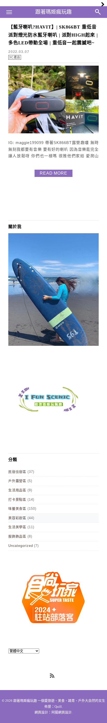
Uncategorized (20, 546)
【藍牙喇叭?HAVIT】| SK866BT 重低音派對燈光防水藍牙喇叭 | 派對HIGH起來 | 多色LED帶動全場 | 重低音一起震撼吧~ (53, 34)
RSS (52, 676)
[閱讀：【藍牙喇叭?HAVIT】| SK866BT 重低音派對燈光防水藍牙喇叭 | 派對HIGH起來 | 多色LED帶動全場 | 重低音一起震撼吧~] (53, 132)
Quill (58, 706)
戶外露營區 (17, 481)
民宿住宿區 (17, 472)
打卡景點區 (17, 499)
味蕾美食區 (17, 509)
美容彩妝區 (17, 518)
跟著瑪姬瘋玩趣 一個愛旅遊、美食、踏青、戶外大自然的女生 (59, 701)
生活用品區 (17, 490)
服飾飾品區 (17, 536)
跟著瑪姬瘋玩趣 (53, 12)
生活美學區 (17, 527)
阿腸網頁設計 (61, 712)
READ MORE (53, 173)
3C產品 (15, 57)
